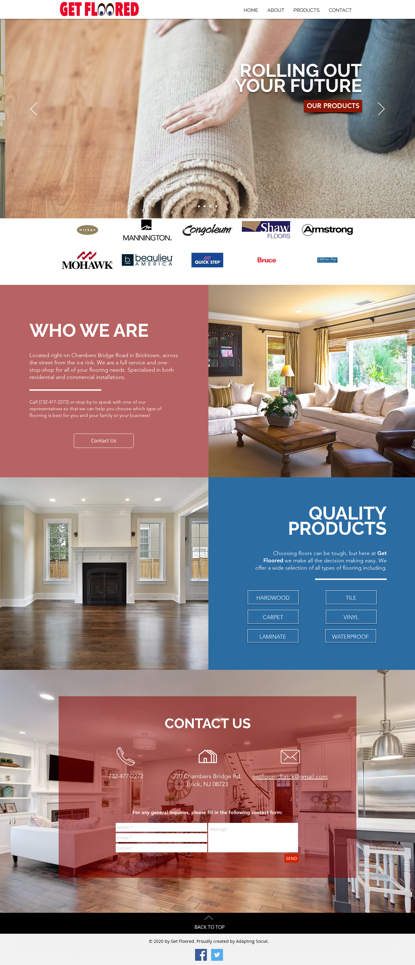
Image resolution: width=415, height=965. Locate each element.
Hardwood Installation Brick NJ (37, 944)
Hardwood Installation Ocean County (68, 944)
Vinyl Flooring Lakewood (77, 952)
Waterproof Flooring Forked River (111, 954)
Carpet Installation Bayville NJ (363, 942)
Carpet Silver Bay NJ (381, 940)
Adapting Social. (252, 941)
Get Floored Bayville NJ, (290, 937)
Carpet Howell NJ (309, 940)
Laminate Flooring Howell (32, 949)
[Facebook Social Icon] (201, 955)
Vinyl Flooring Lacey (98, 952)
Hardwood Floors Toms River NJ (372, 937)
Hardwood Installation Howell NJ (133, 944)
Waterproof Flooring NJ (163, 952)
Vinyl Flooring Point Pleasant (365, 949)
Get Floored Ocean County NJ (90, 937)
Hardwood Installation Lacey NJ (320, 944)
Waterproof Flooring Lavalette (328, 952)
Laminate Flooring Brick (339, 947)
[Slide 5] (216, 206)
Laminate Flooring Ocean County (364, 947)
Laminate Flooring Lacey (184, 949)
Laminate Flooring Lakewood (160, 949)
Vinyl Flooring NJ (255, 949)
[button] (104, 441)
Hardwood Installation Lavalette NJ (195, 944)
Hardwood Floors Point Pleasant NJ (41, 940)
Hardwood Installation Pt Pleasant (164, 944)
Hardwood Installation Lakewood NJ (290, 944)
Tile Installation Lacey (251, 947)
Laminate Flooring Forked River (233, 949)
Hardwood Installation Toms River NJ (101, 944)
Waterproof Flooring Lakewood (32, 954)
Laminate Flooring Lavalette (86, 949)
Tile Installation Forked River (295, 947)
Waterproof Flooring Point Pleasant (298, 952)
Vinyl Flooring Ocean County (295, 949)
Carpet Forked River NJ (68, 942)
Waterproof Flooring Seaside (353, 952)
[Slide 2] (210, 206)
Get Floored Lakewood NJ (249, 937)
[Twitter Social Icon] (217, 955)
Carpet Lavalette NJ (348, 940)
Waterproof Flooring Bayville (83, 954)
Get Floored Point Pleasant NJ (159, 937)
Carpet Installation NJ (24, 937)
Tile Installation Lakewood (229, 947)
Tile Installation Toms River (88, 947)
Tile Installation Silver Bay (205, 947)
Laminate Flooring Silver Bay (134, 949)
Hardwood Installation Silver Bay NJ (257, 944)
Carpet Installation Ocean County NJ (119, 942)
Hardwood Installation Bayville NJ (350, 944)
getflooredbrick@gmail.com (290, 776)
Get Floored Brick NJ (68, 937)
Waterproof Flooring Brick (185, 952)
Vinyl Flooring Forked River (140, 952)
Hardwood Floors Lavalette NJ (70, 940)
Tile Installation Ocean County (62, 947)
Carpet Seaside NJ (364, 940)
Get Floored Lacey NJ (270, 937)
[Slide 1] (199, 206)
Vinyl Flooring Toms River (320, 949)
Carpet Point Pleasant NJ (328, 940)
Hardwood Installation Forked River (381, 944)
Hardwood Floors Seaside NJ (96, 940)
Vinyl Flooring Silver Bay (54, 952)
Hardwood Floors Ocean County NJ (341, 937)
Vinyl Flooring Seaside (33, 952)
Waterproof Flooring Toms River (243, 952)
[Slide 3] (204, 206)
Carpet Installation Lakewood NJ (310, 942)
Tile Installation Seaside (183, 947)
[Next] (381, 109)
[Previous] (33, 109)
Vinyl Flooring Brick (272, 949)
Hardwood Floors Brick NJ (46, 937)
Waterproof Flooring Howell (270, 952)
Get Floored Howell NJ (135, 937)
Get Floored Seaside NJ (204, 937)
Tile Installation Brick (38, 947)
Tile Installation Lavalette (161, 947)
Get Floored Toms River (114, 937)
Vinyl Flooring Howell (342, 949)
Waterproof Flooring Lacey (58, 954)
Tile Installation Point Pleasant (135, 947)
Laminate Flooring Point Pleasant (58, 949)
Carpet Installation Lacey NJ (337, 942)
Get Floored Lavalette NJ (183, 937)
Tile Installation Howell (111, 947)
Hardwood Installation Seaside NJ (226, 944)
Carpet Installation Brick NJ (91, 942)
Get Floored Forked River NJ (312, 937)
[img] (327, 260)
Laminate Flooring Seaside (110, 949)
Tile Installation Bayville (272, 947)
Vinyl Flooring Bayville (117, 952)
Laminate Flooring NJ (318, 947)
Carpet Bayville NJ (50, 942)
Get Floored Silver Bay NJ (226, 937)
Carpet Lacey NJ (34, 942)
